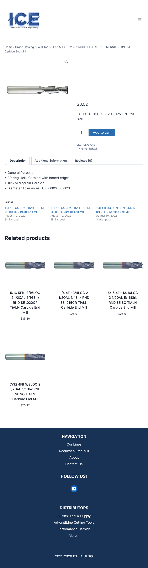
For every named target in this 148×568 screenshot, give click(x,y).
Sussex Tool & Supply (74, 516)
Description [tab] (18, 160)
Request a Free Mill (74, 451)
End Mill (93, 148)
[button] (66, 61)
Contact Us (74, 464)
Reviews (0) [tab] (83, 160)
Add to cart (102, 132)
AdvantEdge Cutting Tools (74, 522)
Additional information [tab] (50, 160)
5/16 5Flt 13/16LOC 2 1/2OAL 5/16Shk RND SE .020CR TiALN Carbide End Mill (25, 302)
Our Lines (74, 444)
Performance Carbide (74, 529)
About (74, 457)
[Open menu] (139, 19)
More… (74, 536)
